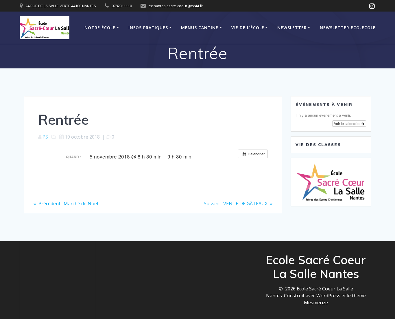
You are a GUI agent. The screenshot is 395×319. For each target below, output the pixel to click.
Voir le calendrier (347, 123)
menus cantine (199, 27)
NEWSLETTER (292, 27)
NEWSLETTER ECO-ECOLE (348, 27)
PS (45, 137)
